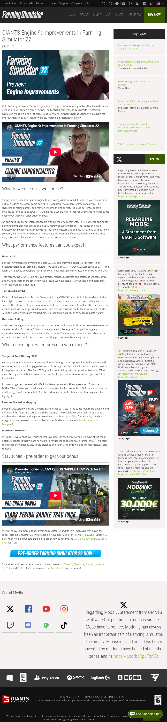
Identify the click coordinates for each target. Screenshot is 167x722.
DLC (108, 14)
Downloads (26, 3)
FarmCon (56, 568)
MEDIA (97, 14)
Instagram (100, 564)
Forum (40, 3)
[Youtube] (124, 3)
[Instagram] (131, 3)
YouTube (7, 568)
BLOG (72, 14)
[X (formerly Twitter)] (110, 3)
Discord (68, 564)
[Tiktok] (152, 3)
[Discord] (145, 3)
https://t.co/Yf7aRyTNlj (130, 377)
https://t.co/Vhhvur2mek (135, 373)
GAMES (84, 14)
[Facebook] (117, 3)
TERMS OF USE (91, 697)
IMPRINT (108, 697)
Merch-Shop (10, 3)
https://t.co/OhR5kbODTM (132, 474)
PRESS (120, 697)
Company (76, 3)
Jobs (87, 3)
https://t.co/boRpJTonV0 (131, 196)
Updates (51, 3)
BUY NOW (154, 14)
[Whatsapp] (104, 3)
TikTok (21, 568)
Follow (154, 159)
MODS (119, 14)
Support (63, 3)
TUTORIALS (134, 14)
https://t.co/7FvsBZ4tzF (144, 471)
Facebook (79, 564)
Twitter (89, 564)
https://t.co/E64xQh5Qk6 (131, 290)
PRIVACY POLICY (70, 697)
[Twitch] (138, 3)
